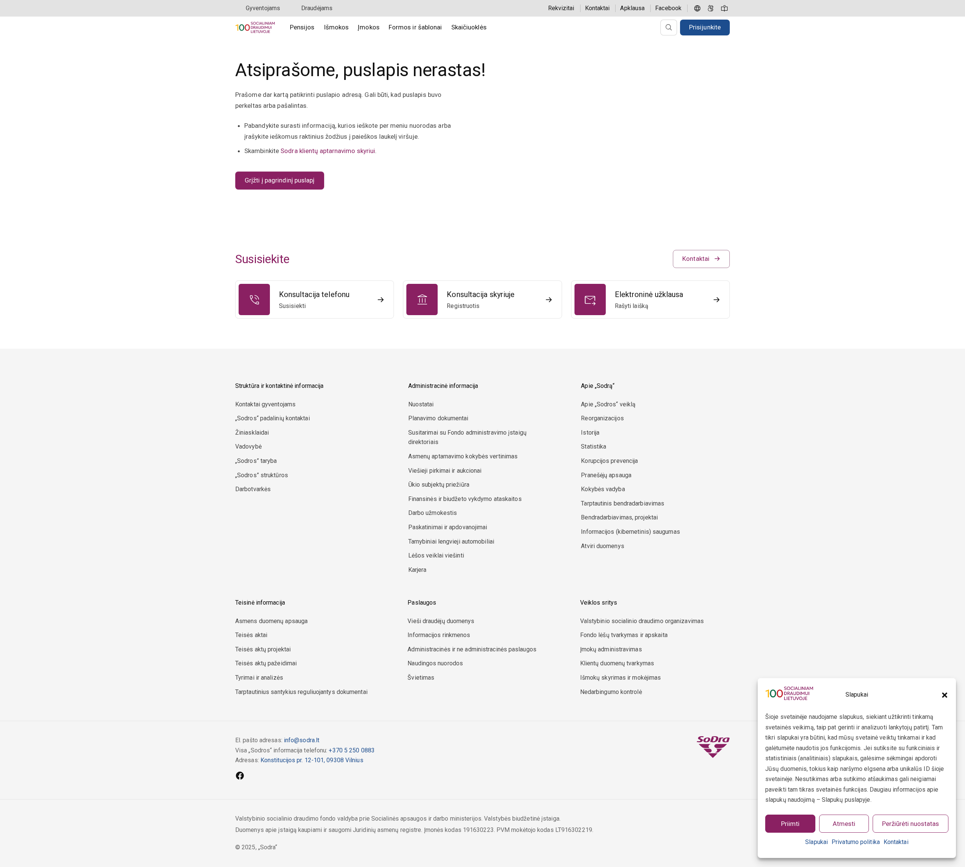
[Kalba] (697, 8)
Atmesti (844, 823)
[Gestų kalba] (711, 8)
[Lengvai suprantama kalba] (724, 8)
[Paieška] (668, 27)
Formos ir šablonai (415, 27)
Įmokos (369, 27)
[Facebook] (239, 776)
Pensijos (302, 27)
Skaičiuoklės (469, 27)
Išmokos (336, 27)
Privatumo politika (856, 842)
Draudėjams (316, 8)
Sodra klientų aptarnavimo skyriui (327, 151)
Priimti (790, 823)
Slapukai (816, 842)
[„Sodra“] (255, 27)
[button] (944, 695)
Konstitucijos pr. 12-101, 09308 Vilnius (311, 760)
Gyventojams (263, 8)
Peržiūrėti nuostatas (910, 823)
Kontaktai (896, 842)
